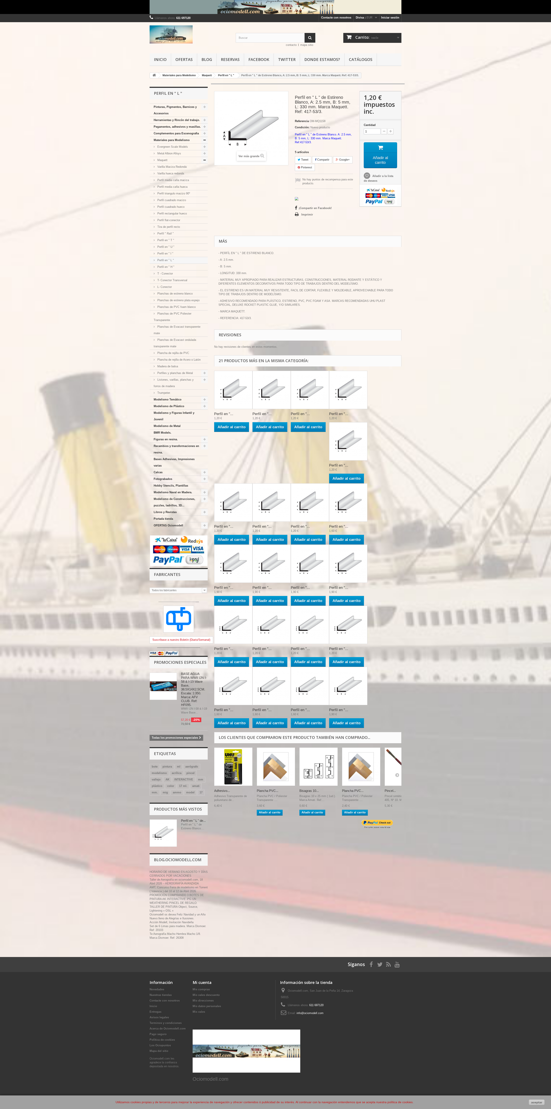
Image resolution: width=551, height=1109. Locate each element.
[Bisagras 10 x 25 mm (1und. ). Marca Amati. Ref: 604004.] (318, 767)
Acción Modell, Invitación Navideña (171, 922)
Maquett (161, 160)
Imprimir (307, 214)
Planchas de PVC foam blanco (176, 307)
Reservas (230, 59)
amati (196, 786)
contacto (291, 45)
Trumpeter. (163, 392)
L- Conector (164, 286)
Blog (206, 59)
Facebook (258, 59)
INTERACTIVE (183, 779)
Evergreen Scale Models (172, 146)
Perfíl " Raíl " (165, 233)
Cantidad (370, 125)
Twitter (287, 59)
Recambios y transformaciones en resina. (176, 449)
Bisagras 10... (309, 791)
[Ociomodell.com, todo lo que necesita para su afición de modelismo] (275, 7)
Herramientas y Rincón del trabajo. (177, 120)
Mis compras (201, 989)
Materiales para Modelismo (172, 140)
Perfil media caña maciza (172, 180)
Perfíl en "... (223, 414)
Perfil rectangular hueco (171, 213)
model (190, 792)
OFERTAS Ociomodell (168, 525)
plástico (157, 786)
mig (165, 792)
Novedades (157, 989)
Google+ (344, 159)
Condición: (302, 127)
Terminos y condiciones (166, 1023)
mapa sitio (306, 45)
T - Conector (164, 273)
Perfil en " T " (165, 240)
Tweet (304, 159)
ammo (177, 792)
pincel (190, 773)
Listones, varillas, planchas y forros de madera (174, 383)
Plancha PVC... (267, 791)
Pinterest (306, 167)
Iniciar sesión (390, 17)
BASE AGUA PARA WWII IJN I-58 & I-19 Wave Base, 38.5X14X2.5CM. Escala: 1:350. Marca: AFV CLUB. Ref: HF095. (194, 689)
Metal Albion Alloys (168, 153)
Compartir (322, 159)
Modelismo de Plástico (169, 406)
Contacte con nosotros (336, 17)
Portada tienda (163, 518)
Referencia (302, 121)
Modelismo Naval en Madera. (173, 492)
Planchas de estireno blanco (174, 293)
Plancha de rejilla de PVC (172, 353)
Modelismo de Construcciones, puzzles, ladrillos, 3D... (174, 502)
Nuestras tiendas (161, 995)
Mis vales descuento (206, 995)
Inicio (160, 59)
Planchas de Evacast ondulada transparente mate (175, 343)
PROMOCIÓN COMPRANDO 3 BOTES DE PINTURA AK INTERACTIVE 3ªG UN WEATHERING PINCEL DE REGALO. (177, 898)
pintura (167, 766)
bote (155, 766)
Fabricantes (167, 574)
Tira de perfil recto (168, 226)
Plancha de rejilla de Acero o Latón (178, 359)
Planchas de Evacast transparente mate (177, 330)
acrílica (176, 773)
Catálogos (360, 59)
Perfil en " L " (165, 260)
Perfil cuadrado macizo (171, 200)
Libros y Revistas (165, 512)
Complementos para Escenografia (176, 133)
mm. (155, 792)
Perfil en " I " (164, 253)
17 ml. (183, 786)
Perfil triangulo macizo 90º (173, 193)
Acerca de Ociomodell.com (168, 1028)
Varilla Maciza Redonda (171, 166)
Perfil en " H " (165, 266)
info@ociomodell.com (310, 1013)
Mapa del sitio (159, 1051)
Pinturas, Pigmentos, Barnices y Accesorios (175, 110)
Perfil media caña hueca (171, 186)
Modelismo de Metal (167, 426)
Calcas (158, 472)
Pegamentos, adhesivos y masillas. (177, 126)
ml (178, 766)
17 (201, 792)
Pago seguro (158, 1034)
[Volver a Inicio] (154, 75)
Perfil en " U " (165, 246)
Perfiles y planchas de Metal (174, 373)
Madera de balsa (167, 366)
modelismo (159, 773)
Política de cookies (162, 1039)
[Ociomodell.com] (189, 34)
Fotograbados (163, 479)
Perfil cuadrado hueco (170, 206)
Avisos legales (159, 1017)
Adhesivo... (222, 791)
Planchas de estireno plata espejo (178, 300)
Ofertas (184, 59)
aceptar (536, 1102)
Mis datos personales (207, 1006)
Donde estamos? (322, 59)
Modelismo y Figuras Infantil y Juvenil (174, 416)
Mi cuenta (202, 982)
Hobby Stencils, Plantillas (171, 485)
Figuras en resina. (166, 439)
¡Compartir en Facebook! (315, 208)
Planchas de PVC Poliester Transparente (172, 317)
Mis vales (199, 1011)
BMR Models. (162, 432)
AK (167, 779)
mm (200, 779)
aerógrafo (191, 766)
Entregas (155, 1011)
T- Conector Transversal (171, 280)
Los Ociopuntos (160, 1045)
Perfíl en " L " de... (193, 820)
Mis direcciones (203, 1000)
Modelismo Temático (167, 399)
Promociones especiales (180, 662)
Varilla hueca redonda (170, 173)
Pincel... (390, 791)
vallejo (156, 779)
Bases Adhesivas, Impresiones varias (174, 462)
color (170, 786)
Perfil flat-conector (168, 220)
